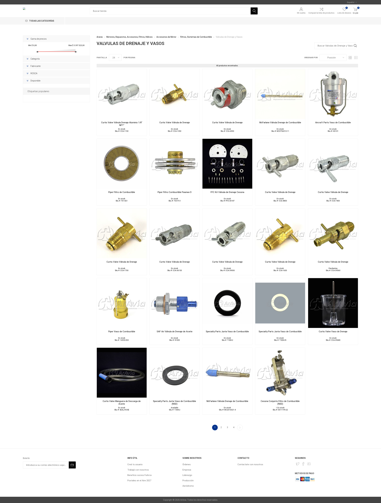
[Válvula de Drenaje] (174, 94)
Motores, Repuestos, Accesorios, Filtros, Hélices (129, 37)
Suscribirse (72, 464)
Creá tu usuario (135, 464)
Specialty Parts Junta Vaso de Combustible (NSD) (174, 402)
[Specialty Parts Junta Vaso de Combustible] (280, 303)
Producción (188, 480)
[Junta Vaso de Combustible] (227, 303)
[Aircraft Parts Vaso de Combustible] (333, 94)
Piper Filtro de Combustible (121, 192)
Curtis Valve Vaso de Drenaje (333, 331)
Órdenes (186, 464)
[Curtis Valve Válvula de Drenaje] (227, 94)
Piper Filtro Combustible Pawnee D (175, 192)
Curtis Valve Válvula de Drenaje (174, 122)
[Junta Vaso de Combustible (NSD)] (174, 373)
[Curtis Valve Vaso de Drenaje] (333, 303)
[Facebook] (303, 463)
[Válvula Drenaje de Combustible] (280, 94)
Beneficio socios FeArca (139, 475)
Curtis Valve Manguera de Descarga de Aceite (122, 402)
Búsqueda (254, 10)
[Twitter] (297, 463)
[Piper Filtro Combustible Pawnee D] (174, 164)
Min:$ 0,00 (32, 45)
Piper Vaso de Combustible (121, 331)
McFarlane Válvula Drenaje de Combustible (280, 122)
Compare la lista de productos (321, 13)
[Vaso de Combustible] (122, 303)
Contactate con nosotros (250, 464)
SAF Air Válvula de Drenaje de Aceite (174, 331)
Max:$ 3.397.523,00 (76, 45)
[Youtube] (309, 463)
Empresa (186, 469)
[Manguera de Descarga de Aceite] (122, 373)
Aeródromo (188, 486)
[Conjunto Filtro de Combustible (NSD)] (280, 373)
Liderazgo (187, 475)
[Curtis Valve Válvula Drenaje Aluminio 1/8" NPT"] (122, 94)
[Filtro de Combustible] (122, 164)
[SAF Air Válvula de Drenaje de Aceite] (174, 303)
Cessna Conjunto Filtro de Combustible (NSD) (280, 402)
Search (355, 45)
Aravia (100, 37)
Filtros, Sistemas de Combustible (196, 37)
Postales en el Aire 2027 (139, 480)
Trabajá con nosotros (138, 469)
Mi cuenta (301, 13)
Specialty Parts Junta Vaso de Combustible (227, 331)
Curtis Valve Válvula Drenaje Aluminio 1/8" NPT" (121, 124)
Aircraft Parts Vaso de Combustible (333, 122)
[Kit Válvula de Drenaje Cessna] (227, 164)
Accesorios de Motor (166, 37)
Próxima (240, 427)
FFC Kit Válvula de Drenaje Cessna (227, 192)
